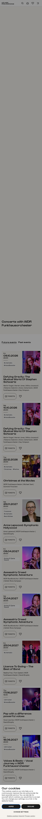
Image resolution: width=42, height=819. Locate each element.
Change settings (21, 812)
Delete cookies (12, 816)
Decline (31, 806)
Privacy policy (30, 816)
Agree (11, 806)
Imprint (21, 816)
